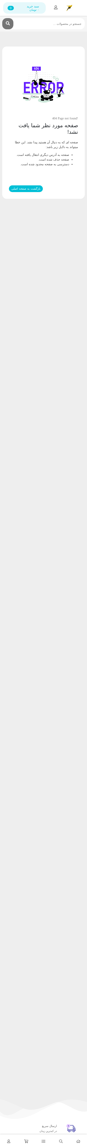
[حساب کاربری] (8, 1141)
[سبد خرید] (26, 1141)
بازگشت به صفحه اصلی (26, 188)
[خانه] (78, 1141)
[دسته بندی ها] (43, 1141)
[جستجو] (7, 23)
